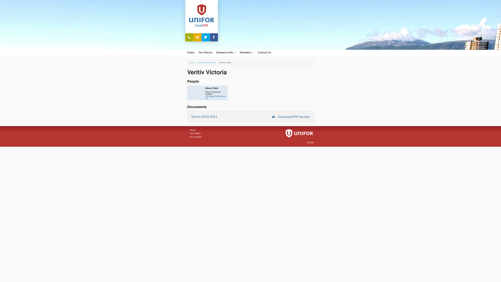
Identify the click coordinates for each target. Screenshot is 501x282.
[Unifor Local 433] (201, 15)
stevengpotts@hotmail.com (215, 97)
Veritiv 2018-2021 (204, 116)
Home (190, 52)
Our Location (196, 136)
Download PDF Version (293, 116)
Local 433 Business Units (206, 62)
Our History (205, 52)
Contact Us (264, 52)
